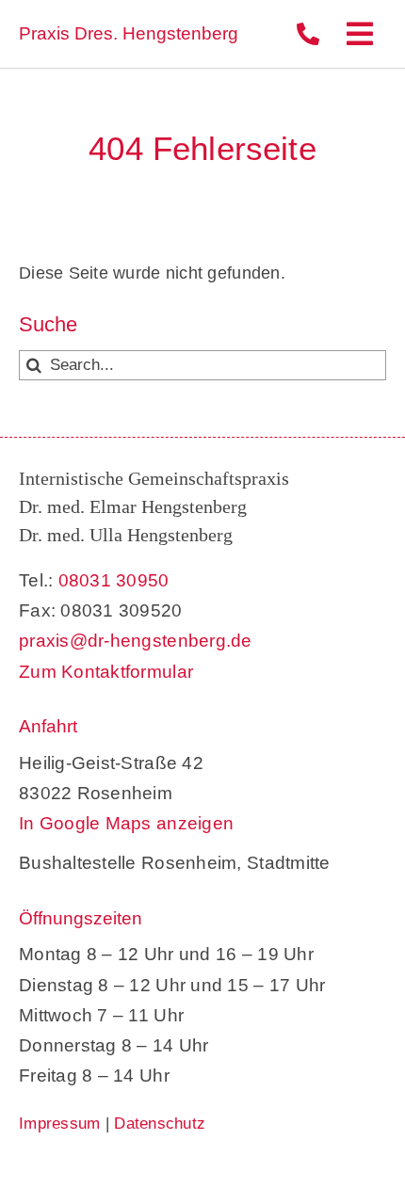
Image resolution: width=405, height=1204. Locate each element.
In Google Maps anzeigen (126, 823)
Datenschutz (159, 1123)
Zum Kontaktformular (106, 672)
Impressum (59, 1123)
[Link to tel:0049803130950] (308, 34)
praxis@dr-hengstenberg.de (135, 640)
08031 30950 (114, 580)
